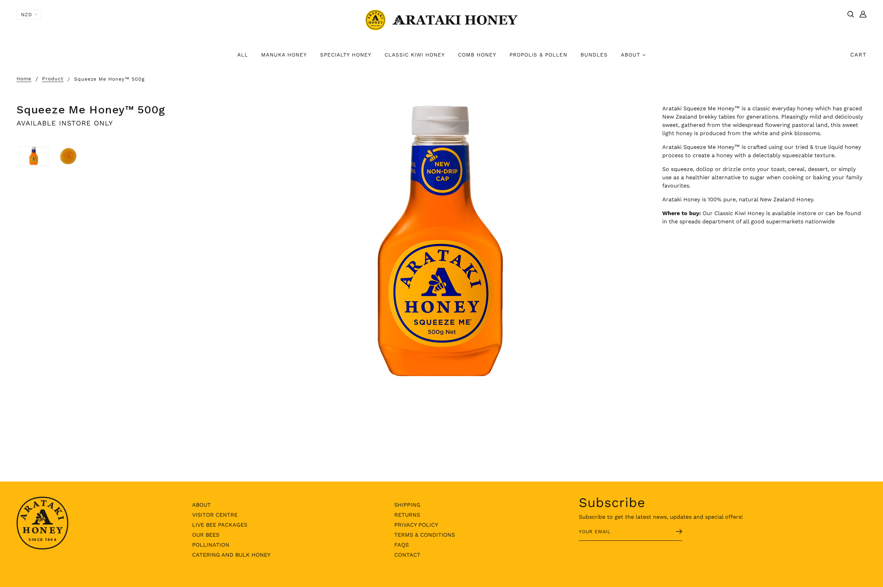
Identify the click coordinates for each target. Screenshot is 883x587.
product (52, 78)
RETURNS (407, 515)
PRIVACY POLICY (416, 525)
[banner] (441, 19)
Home (24, 78)
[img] (850, 14)
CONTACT (407, 554)
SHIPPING (407, 505)
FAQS (401, 545)
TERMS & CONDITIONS (424, 535)
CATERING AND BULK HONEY (231, 554)
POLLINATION (210, 545)
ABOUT (201, 505)
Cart (858, 54)
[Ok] (670, 532)
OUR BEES (205, 535)
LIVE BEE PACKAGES (219, 525)
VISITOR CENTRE (215, 515)
